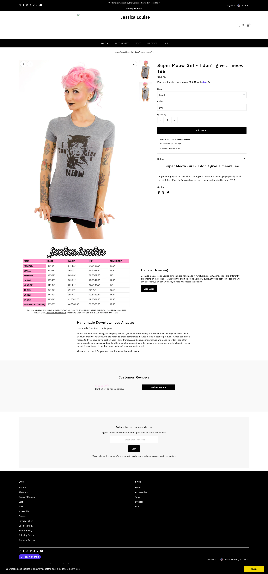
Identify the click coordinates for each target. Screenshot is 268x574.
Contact (23, 516)
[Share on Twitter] (163, 193)
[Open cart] (247, 25)
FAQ (21, 506)
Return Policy (25, 530)
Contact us (162, 187)
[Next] (188, 6)
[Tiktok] (33, 5)
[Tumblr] (37, 5)
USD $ (243, 5)
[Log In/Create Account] (243, 25)
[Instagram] (26, 5)
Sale (165, 43)
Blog (21, 501)
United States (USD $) (235, 559)
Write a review (158, 387)
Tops (138, 43)
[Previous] (80, 6)
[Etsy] (20, 5)
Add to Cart (202, 130)
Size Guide (149, 288)
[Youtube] (41, 5)
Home (103, 43)
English (230, 5)
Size (159, 89)
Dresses (152, 43)
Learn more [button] (75, 569)
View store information (170, 148)
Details (160, 159)
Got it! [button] (254, 569)
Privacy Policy (26, 520)
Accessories (122, 43)
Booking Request (27, 497)
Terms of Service (27, 540)
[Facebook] (23, 5)
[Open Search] (238, 25)
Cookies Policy (26, 525)
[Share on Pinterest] (168, 193)
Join (134, 448)
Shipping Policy (26, 535)
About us (23, 492)
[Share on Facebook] (159, 193)
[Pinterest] (30, 5)
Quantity (161, 114)
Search (22, 487)
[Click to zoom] (134, 64)
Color (160, 101)
